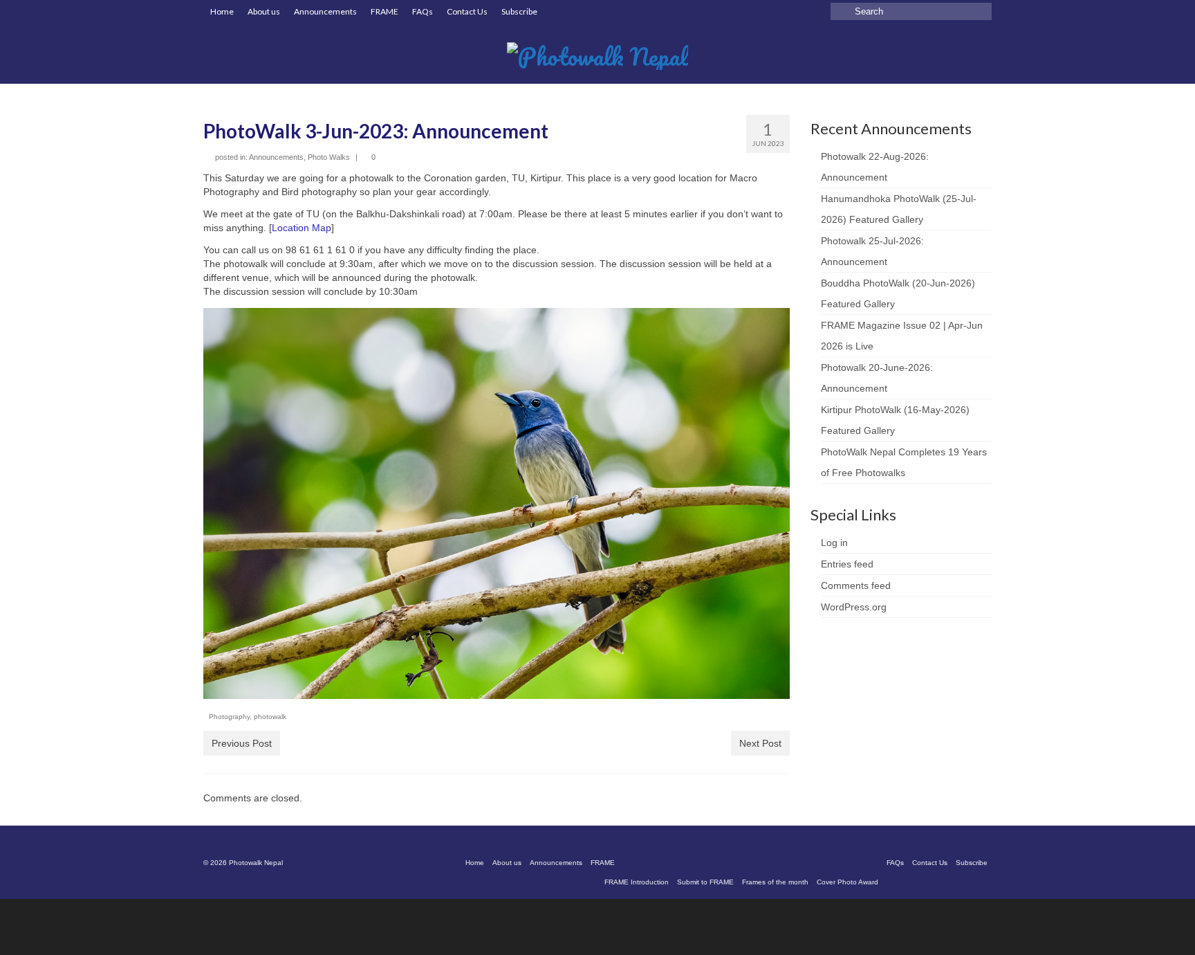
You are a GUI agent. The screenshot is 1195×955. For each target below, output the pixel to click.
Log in (834, 542)
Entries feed (847, 564)
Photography (229, 716)
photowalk (270, 716)
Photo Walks (329, 157)
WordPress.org (854, 606)
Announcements (276, 157)
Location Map (301, 227)
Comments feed (856, 585)
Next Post (760, 743)
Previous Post (242, 743)
